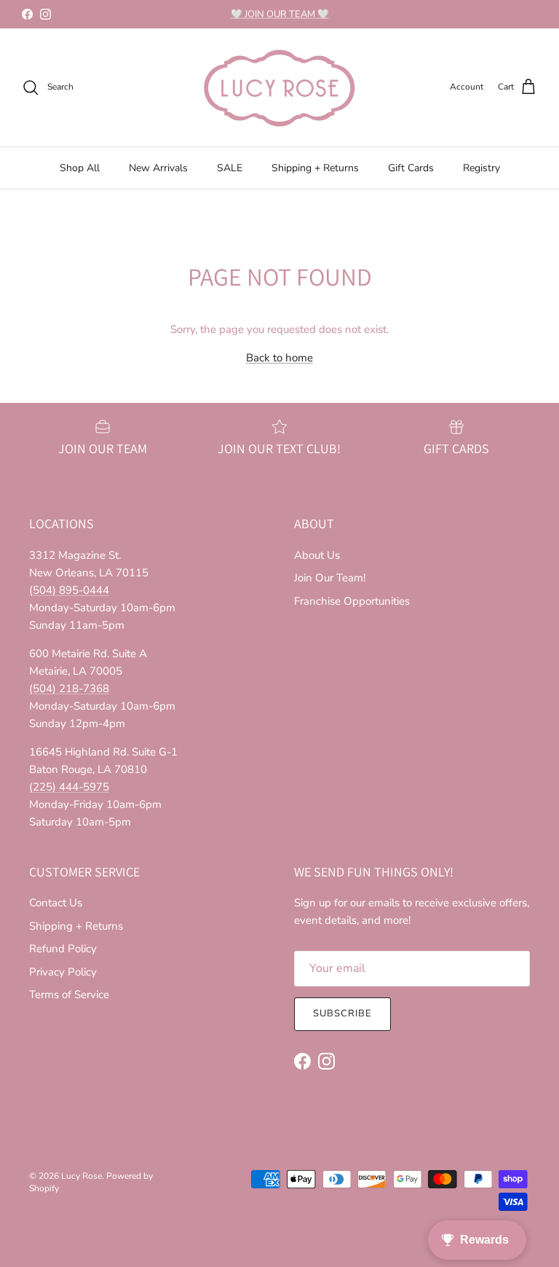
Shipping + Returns (315, 168)
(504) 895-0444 (69, 590)
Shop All (80, 168)
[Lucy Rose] (279, 87)
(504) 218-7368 (69, 688)
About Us (317, 555)
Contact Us (55, 902)
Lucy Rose (81, 1176)
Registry (481, 168)
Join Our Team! (329, 577)
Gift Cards (411, 168)
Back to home (279, 357)
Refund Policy (63, 948)
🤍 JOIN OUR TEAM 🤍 (280, 13)
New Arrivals (158, 168)
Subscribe (342, 1013)
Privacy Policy (63, 972)
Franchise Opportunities (352, 601)
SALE (229, 168)
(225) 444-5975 (69, 787)
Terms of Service (69, 994)
